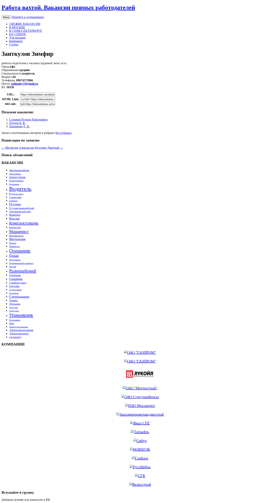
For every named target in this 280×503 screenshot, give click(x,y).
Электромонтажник (21, 330)
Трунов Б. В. (17, 123)
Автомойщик (15, 174)
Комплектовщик (23, 223)
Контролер (15, 227)
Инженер (14, 214)
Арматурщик (17, 177)
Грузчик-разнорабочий (21, 208)
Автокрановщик (19, 170)
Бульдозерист (16, 180)
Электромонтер (19, 333)
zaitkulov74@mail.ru (24, 83)
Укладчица (14, 311)
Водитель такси (16, 194)
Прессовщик (14, 260)
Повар (14, 256)
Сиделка (14, 286)
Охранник (19, 250)
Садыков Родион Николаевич (28, 119)
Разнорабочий (22, 270)
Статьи (13, 44)
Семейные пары (17, 282)
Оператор (14, 246)
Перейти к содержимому (28, 17)
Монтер (12, 243)
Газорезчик (15, 197)
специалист (15, 337)
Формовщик (14, 320)
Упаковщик (21, 315)
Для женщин (17, 37)
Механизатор (16, 235)
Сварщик (16, 279)
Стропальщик (19, 296)
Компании (16, 41)
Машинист (19, 231)
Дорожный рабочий (20, 211)
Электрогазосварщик (18, 327)
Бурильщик (14, 184)
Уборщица (14, 303)
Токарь (13, 300)
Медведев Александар (18, 147)
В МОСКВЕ (17, 27)
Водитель (20, 189)
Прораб (12, 267)
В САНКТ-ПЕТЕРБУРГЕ (25, 30)
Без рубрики (63, 132)
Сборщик (15, 275)
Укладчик (13, 307)
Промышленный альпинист (21, 263)
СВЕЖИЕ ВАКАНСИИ (24, 24)
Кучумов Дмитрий (49, 147)
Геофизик (13, 201)
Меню (6, 17)
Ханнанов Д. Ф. (19, 126)
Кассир (14, 218)
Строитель (14, 293)
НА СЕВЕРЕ (17, 34)
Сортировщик (15, 290)
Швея (11, 323)
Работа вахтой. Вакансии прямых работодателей (68, 7)
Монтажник (17, 239)
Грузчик (15, 204)
